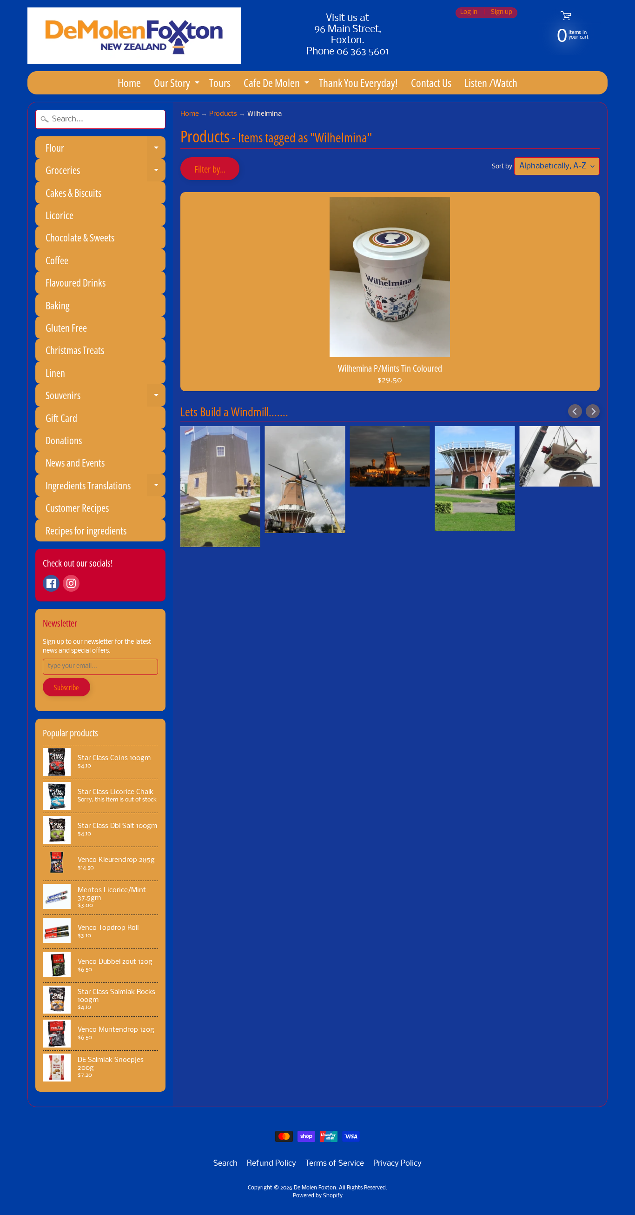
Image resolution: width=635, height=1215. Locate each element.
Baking (57, 305)
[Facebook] (51, 583)
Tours (220, 82)
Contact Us (431, 82)
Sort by (502, 166)
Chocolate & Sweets (80, 237)
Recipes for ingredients (86, 530)
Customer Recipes (77, 507)
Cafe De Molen (277, 84)
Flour (105, 149)
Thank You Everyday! (358, 82)
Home (129, 82)
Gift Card (61, 418)
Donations (64, 440)
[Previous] (575, 411)
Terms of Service (334, 1163)
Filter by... (209, 169)
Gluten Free (66, 327)
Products (223, 114)
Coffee (57, 260)
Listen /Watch (490, 82)
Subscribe (66, 687)
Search (225, 1163)
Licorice (59, 215)
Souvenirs (105, 397)
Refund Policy (271, 1163)
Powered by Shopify (318, 1196)
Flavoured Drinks (76, 282)
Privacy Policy (397, 1163)
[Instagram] (71, 583)
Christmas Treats (75, 350)
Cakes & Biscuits (73, 193)
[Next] (593, 411)
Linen (55, 373)
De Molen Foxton (315, 1188)
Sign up (501, 13)
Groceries (105, 172)
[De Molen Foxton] (134, 35)
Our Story (178, 84)
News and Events (75, 462)
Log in (468, 13)
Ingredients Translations (105, 487)
